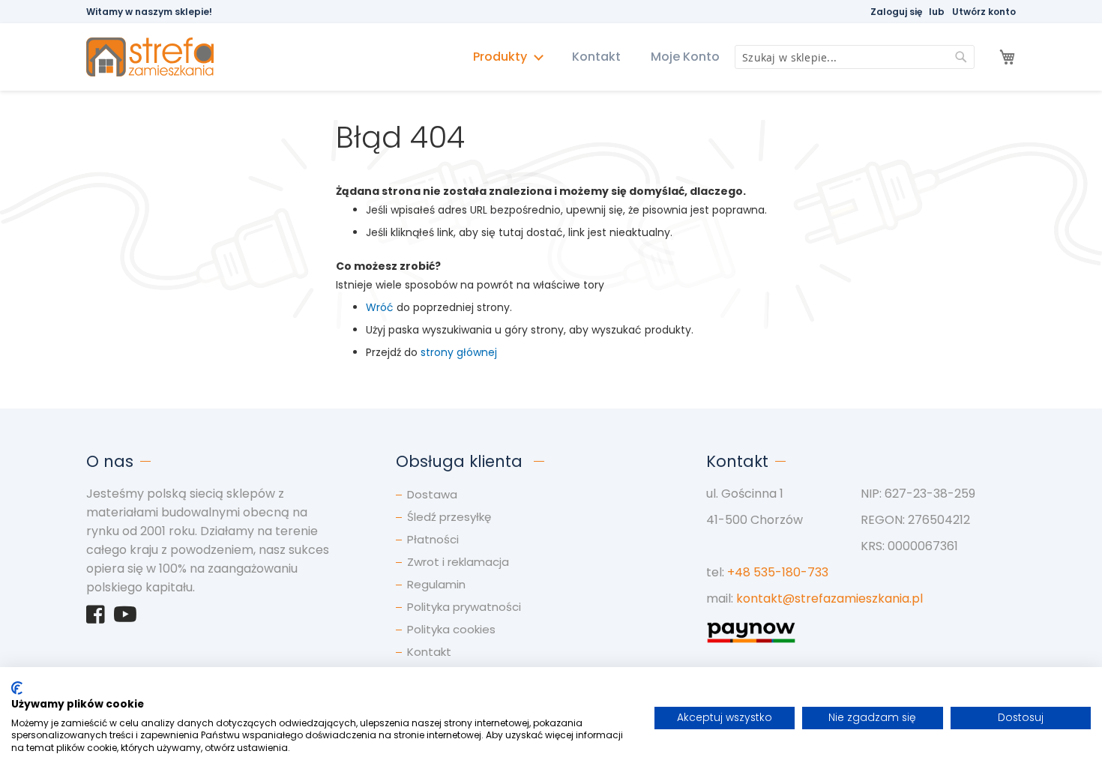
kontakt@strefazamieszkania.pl (829, 598)
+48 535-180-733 (777, 572)
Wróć (380, 307)
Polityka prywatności (464, 607)
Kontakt (596, 56)
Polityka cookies (451, 629)
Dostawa (432, 494)
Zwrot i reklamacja (458, 562)
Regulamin (436, 584)
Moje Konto (685, 56)
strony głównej (459, 352)
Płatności (433, 539)
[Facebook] (95, 618)
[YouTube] (125, 618)
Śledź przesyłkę (449, 517)
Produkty (501, 56)
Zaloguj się (896, 11)
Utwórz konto (984, 11)
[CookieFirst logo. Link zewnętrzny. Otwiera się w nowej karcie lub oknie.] (16, 688)
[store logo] (157, 57)
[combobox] (855, 57)
